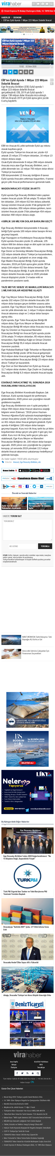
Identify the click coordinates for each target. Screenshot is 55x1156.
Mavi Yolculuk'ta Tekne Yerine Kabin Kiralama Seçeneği (24, 1138)
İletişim (14, 1067)
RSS (41, 1065)
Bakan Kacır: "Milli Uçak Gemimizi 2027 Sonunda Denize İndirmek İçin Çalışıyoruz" (26, 1117)
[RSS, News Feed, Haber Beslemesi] (27, 1073)
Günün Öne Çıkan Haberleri (12, 1088)
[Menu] (34, 4)
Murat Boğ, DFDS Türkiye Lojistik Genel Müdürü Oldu (23, 1097)
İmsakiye (41, 1067)
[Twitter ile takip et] (22, 1073)
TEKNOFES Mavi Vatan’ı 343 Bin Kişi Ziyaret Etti (21, 1135)
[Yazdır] (26, 72)
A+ (51, 80)
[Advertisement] (27, 602)
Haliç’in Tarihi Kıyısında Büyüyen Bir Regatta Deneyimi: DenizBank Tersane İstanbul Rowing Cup (26, 1128)
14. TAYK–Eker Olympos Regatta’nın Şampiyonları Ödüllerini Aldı (27, 1100)
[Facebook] (5, 72)
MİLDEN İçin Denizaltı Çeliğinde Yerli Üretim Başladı (22, 1121)
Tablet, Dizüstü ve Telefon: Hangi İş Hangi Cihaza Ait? (23, 1124)
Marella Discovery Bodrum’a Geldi (16, 1104)
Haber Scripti (25, 1082)
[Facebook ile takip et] (17, 1073)
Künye (14, 1065)
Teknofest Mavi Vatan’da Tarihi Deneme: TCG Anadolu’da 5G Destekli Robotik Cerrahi (24, 1114)
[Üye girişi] (32, 1073)
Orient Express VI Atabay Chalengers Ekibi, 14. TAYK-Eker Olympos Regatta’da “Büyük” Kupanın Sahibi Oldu (26, 1145)
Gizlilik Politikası (41, 1062)
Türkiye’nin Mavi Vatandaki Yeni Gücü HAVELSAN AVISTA (24, 1111)
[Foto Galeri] (43, 4)
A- (52, 83)
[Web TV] (38, 4)
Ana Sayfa (14, 1062)
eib (39, 462)
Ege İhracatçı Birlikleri (28, 462)
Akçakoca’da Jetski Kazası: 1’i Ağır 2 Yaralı (19, 1107)
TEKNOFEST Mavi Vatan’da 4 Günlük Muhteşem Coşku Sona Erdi (27, 1141)
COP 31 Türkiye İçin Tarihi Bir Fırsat (16, 1131)
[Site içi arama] (51, 4)
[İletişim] (47, 4)
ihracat (16, 462)
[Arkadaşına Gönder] (20, 72)
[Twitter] (10, 72)
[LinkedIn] (15, 72)
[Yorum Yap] (31, 72)
